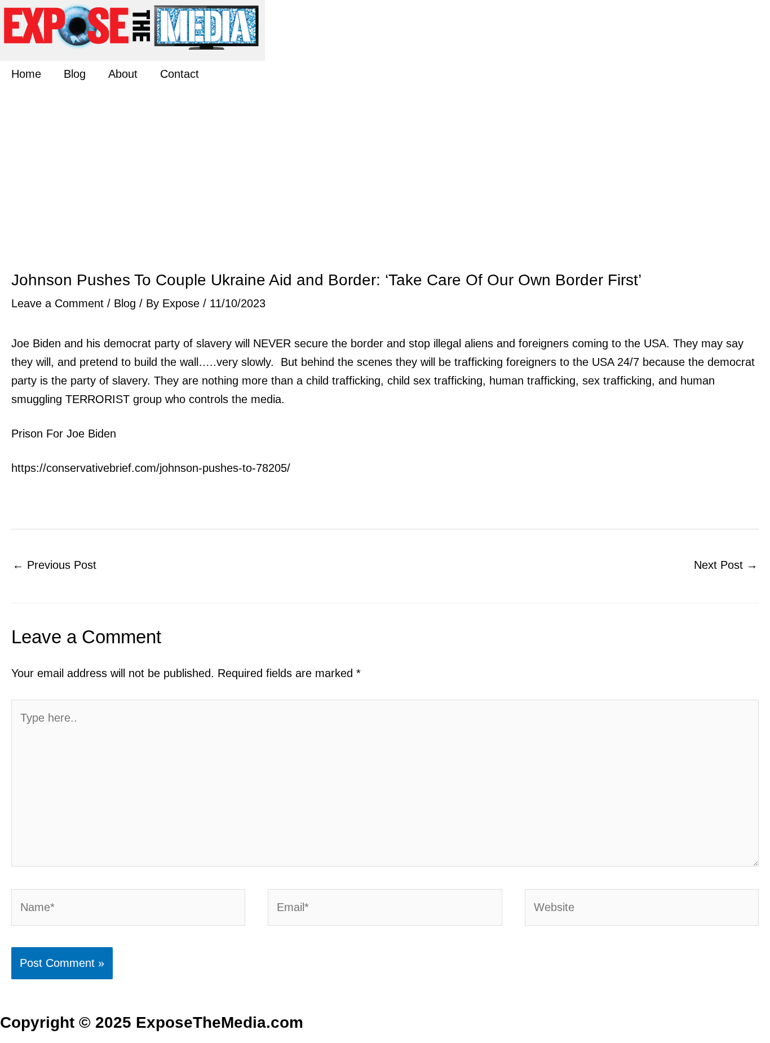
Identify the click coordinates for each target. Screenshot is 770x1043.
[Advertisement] (385, 187)
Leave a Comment (57, 303)
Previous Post (54, 565)
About (123, 74)
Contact (179, 74)
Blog (75, 74)
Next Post (726, 565)
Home (26, 74)
